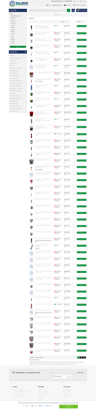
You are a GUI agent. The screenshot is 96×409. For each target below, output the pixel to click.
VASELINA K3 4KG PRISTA (42, 219)
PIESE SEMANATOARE (15, 96)
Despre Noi (58, 5)
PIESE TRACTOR (13, 101)
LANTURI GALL (13, 63)
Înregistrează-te (67, 389)
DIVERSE (12, 65)
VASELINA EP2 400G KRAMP (42, 79)
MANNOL (13, 27)
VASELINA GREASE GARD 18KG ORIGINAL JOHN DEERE (43, 173)
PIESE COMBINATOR (15, 75)
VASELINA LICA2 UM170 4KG (42, 337)
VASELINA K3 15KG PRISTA (42, 205)
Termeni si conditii (43, 391)
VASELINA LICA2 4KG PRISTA (43, 317)
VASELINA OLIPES (70, 364)
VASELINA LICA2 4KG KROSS (42, 310)
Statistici (42, 405)
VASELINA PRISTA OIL (52, 361)
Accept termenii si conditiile (68, 406)
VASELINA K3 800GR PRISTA (42, 225)
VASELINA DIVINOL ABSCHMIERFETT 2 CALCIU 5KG (43, 40)
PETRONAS (13, 23)
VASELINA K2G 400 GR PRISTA (43, 199)
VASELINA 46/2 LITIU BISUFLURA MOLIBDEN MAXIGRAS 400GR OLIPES (42, 27)
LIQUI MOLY (13, 21)
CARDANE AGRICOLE (15, 106)
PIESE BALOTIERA (14, 70)
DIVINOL (13, 29)
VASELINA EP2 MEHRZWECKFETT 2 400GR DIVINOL (42, 121)
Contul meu (66, 393)
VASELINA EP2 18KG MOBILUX (43, 72)
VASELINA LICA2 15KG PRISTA (43, 284)
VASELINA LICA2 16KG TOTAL (43, 291)
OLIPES (12, 43)
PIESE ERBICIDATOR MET (16, 83)
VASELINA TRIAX (34, 364)
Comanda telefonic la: (61, 1)
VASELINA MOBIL (40, 363)
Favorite (65, 396)
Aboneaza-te (80, 372)
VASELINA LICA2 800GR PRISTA (43, 330)
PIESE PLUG (13, 93)
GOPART (13, 33)
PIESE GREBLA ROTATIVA (16, 90)
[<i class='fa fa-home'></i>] (55, 14)
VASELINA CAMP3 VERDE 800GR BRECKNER (42, 33)
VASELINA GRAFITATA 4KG (42, 160)
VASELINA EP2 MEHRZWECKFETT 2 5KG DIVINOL (41, 128)
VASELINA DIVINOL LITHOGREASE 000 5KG (41, 59)
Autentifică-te (67, 391)
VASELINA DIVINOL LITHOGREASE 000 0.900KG (42, 53)
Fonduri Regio (42, 396)
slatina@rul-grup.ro (20, 396)
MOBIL (12, 25)
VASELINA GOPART (79, 363)
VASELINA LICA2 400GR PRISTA (43, 297)
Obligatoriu (26, 405)
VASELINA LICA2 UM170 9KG (42, 343)
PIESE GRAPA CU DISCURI (16, 88)
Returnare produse (43, 393)
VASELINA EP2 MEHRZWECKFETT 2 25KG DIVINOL (42, 113)
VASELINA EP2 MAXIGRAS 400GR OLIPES (42, 106)
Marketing (49, 405)
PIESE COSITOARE (14, 78)
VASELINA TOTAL (43, 364)
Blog (49, 5)
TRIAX (12, 35)
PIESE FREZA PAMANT (15, 85)
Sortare (62, 21)
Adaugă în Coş (82, 26)
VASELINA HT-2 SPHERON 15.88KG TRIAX (42, 180)
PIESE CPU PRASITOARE (16, 80)
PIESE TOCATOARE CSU (15, 98)
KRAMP (12, 31)
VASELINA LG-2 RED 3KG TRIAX (43, 232)
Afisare (79, 21)
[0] (77, 10)
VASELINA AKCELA (51, 364)
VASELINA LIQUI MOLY (72, 361)
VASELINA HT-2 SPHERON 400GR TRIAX (42, 193)
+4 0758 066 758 (19, 394)
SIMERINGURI (13, 60)
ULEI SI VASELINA (14, 111)
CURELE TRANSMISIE (15, 58)
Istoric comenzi (67, 394)
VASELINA (59, 14)
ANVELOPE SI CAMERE (15, 108)
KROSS (12, 41)
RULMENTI (12, 55)
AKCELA (13, 39)
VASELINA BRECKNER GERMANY (38, 361)
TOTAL (12, 37)
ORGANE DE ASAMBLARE (16, 68)
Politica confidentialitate (44, 394)
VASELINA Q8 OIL (62, 361)
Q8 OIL (12, 19)
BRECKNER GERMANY (16, 15)
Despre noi (41, 389)
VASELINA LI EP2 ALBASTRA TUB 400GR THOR (42, 265)
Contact (68, 5)
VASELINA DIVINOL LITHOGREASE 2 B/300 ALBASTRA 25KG (41, 67)
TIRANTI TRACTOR (14, 103)
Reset (18, 46)
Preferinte (35, 405)
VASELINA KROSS (61, 364)
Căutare (68, 10)
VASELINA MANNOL (50, 363)
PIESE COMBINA (14, 73)
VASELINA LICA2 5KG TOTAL (42, 323)
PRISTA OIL (13, 17)
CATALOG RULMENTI (80, 5)
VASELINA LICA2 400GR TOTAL (43, 304)
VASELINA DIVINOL (60, 363)
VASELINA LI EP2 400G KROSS (43, 238)
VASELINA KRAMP (70, 363)
